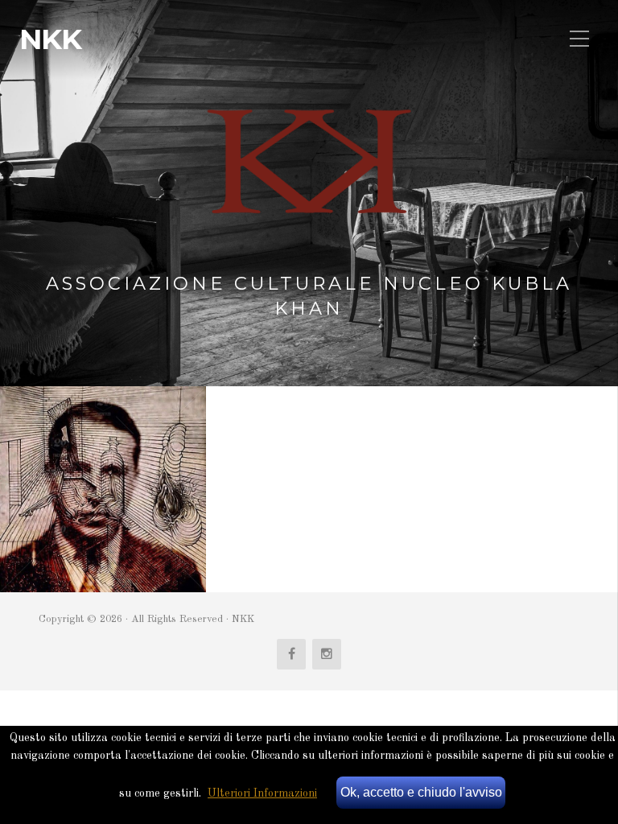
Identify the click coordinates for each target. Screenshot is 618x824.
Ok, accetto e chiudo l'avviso (421, 792)
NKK (50, 39)
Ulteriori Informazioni (262, 793)
